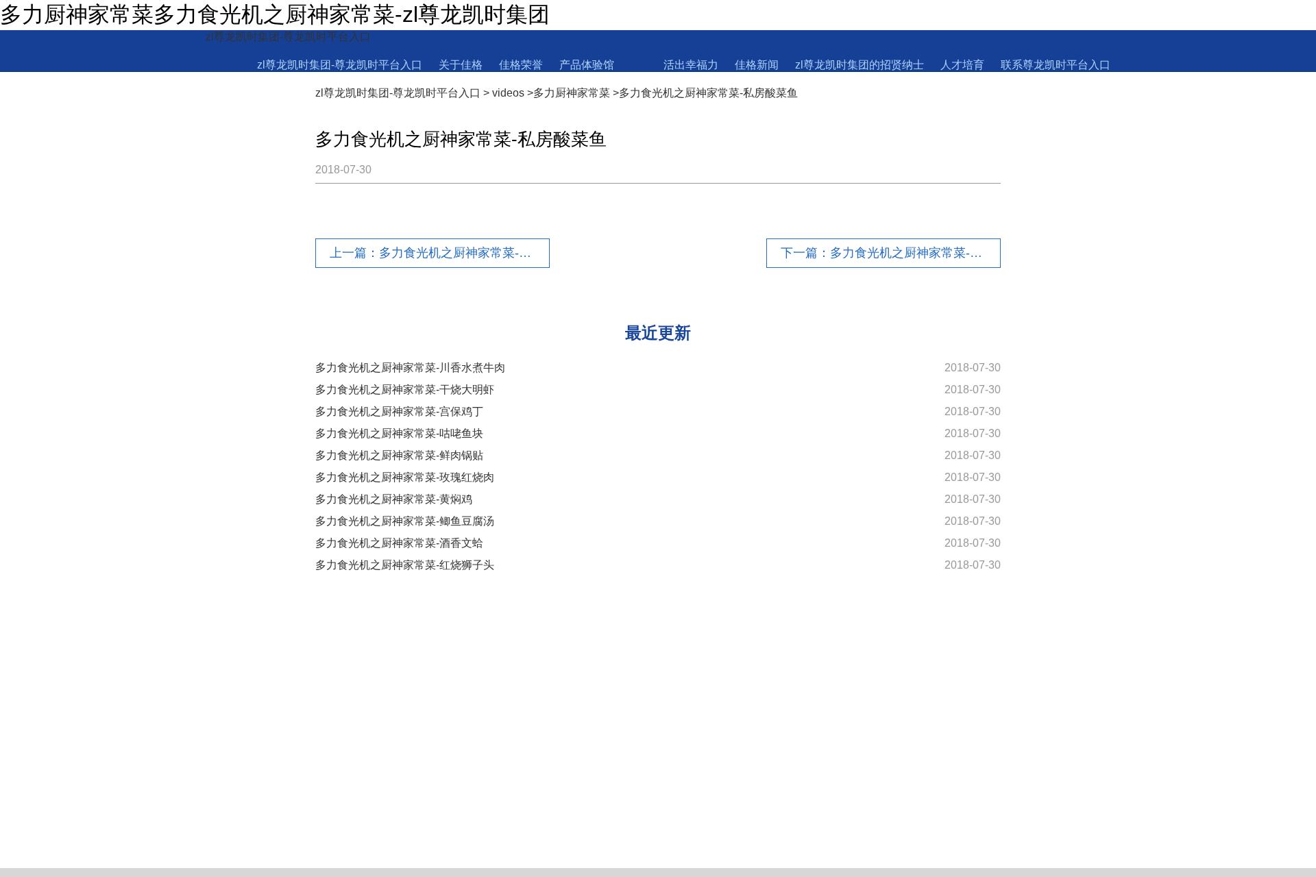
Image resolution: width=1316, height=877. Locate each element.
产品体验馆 (586, 65)
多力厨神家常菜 (571, 93)
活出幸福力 (690, 65)
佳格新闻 (757, 65)
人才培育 (962, 65)
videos (508, 93)
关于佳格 (461, 65)
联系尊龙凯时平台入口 (1055, 65)
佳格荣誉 (521, 65)
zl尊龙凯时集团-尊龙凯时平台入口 (288, 36)
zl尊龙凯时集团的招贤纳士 (859, 65)
